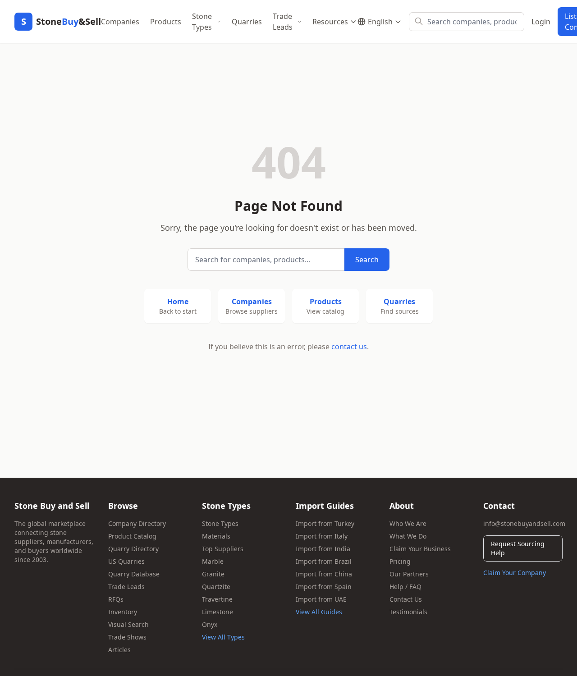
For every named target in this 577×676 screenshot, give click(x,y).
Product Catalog (132, 536)
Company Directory (137, 523)
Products (165, 22)
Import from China (324, 574)
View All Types (223, 637)
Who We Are (407, 523)
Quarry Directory (133, 548)
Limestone (217, 611)
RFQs (116, 599)
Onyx (209, 624)
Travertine (217, 599)
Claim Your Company (514, 572)
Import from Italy (322, 536)
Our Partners (409, 574)
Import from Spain (324, 586)
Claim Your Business (420, 548)
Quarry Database (134, 574)
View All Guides (319, 611)
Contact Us (405, 599)
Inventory (122, 611)
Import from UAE (321, 599)
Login (540, 22)
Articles (119, 649)
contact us (349, 347)
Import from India (323, 548)
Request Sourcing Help (518, 548)
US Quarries (126, 561)
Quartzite (216, 586)
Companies (120, 22)
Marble (213, 561)
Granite (213, 574)
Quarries (247, 22)
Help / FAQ (405, 586)
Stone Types (202, 21)
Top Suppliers (222, 548)
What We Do (407, 536)
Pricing (400, 561)
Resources (330, 22)
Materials (216, 536)
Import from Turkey (325, 523)
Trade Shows (127, 637)
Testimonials (408, 611)
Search (367, 260)
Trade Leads (283, 21)
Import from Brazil (324, 561)
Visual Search (128, 624)
